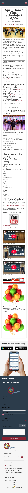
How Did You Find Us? (7, 418)
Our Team (8, 480)
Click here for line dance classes (16, 205)
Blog (13, 484)
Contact (14, 480)
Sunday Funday (14, 95)
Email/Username (6, 407)
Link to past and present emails (11, 78)
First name (5, 396)
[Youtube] (22, 457)
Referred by (5, 424)
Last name (4, 402)
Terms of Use (7, 453)
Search (23, 425)
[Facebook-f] (18, 457)
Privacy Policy (7, 456)
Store (13, 482)
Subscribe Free (7, 225)
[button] (26, 3)
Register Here (19, 89)
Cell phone (5, 412)
